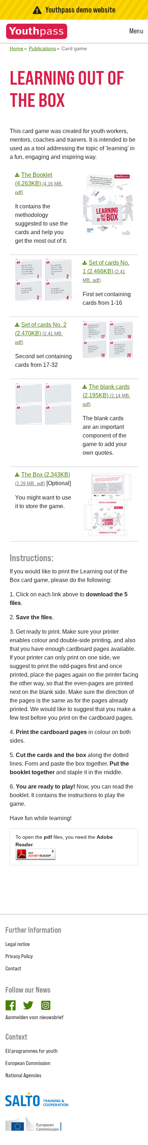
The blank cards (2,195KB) (106, 395)
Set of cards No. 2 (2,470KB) (40, 333)
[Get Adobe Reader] (74, 854)
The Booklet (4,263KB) (39, 183)
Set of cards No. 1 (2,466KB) (106, 271)
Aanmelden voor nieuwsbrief (34, 1017)
